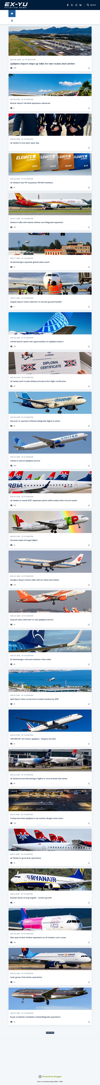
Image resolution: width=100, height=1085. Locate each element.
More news (50, 1033)
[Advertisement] (50, 1055)
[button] (89, 68)
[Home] (11, 13)
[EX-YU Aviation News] (15, 5)
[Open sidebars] (11, 20)
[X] (72, 5)
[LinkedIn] (80, 5)
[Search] (88, 5)
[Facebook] (67, 5)
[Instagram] (76, 5)
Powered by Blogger (51, 1076)
